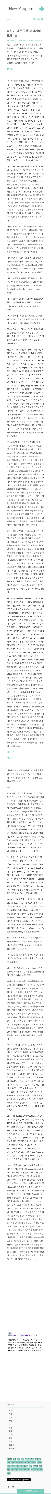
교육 (14, 1459)
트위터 (33, 1470)
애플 (8, 1466)
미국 (32, 1459)
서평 (8, 1463)
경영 (10, 1421)
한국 (10, 1414)
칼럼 (10, 1438)
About (12, 1448)
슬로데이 (27, 1463)
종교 (12, 1470)
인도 (40, 1466)
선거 (12, 1463)
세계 (32, 41)
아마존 (39, 1463)
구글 (18, 1459)
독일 (22, 1459)
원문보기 (10, 752)
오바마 (26, 1466)
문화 (10, 1431)
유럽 (30, 1466)
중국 (16, 1470)
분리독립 (38, 1459)
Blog (11, 1445)
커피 (21, 1470)
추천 (10, 1442)
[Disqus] (25, 1297)
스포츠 (11, 1435)
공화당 (9, 1459)
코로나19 (27, 1470)
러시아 (27, 1459)
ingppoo (24, 41)
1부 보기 (10, 69)
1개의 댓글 (38, 41)
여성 (16, 1466)
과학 (10, 1428)
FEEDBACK (23, 1491)
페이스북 (39, 1470)
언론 (12, 1466)
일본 (8, 1470)
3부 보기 (10, 758)
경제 (10, 1418)
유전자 (35, 1466)
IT (29, 41)
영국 (21, 1466)
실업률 (34, 1463)
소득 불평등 (19, 1463)
